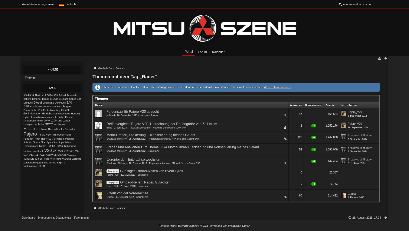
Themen (30, 77)
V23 (55, 151)
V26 (71, 151)
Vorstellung (55, 158)
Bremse (54, 99)
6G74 (50, 95)
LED (60, 120)
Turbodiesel (70, 146)
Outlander (70, 129)
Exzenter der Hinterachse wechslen (133, 159)
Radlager (28, 138)
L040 (47, 120)
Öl (44, 166)
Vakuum (71, 155)
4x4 (44, 95)
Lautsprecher (30, 124)
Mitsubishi (31, 128)
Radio (68, 134)
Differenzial (48, 102)
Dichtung (28, 102)
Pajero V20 (44, 134)
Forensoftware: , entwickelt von (204, 225)
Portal (189, 51)
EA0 (69, 102)
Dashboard (28, 217)
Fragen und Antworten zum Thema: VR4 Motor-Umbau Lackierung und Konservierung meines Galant (183, 147)
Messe (61, 124)
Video (46, 158)
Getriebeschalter (61, 113)
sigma (61, 162)
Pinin (54, 134)
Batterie (27, 99)
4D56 (30, 95)
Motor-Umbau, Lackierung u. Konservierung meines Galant (151, 135)
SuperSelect (64, 142)
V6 (55, 155)
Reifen (37, 138)
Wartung (66, 158)
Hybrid (26, 117)
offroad (52, 162)
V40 (77, 151)
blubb (109, 127)
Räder (44, 138)
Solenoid (27, 142)
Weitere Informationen (277, 87)
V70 (64, 155)
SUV (50, 138)
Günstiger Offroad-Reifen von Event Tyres (151, 171)
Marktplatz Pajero (149, 115)
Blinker (45, 99)
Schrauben (68, 138)
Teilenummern (30, 146)
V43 (25, 155)
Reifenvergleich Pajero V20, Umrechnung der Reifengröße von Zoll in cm (162, 124)
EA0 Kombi (30, 106)
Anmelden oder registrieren (38, 4)
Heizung (75, 113)
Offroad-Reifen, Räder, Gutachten (145, 182)
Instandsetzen (38, 117)
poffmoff (111, 115)
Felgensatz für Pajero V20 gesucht (133, 111)
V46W (49, 155)
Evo (49, 106)
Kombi (40, 120)
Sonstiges (143, 174)
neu (46, 162)
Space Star (39, 142)
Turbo (59, 145)
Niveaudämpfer (56, 129)
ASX (55, 95)
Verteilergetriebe (33, 158)
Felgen (67, 106)
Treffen (42, 146)
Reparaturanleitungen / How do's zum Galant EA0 (173, 138)
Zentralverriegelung (33, 162)
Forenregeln (81, 217)
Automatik (72, 95)
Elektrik (42, 106)
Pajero (30, 134)
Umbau (27, 151)
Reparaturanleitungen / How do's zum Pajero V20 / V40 (157, 127)
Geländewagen (32, 113)
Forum (202, 52)
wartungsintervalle (32, 166)
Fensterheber (30, 110)
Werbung (76, 158)
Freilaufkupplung (51, 110)
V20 (48, 150)
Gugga (110, 197)
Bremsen (63, 99)
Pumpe (61, 134)
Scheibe (58, 138)
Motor (44, 129)
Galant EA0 (153, 151)
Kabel (61, 117)
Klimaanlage (29, 120)
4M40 (38, 95)
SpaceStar (52, 142)
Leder (41, 124)
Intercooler (52, 117)
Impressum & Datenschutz (54, 217)
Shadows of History (117, 138)
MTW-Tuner (51, 124)
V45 (37, 155)
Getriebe (47, 113)
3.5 (25, 95)
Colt (79, 99)
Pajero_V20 (355, 112)
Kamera (69, 117)
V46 (43, 155)
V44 (31, 155)
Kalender (218, 52)
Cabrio (72, 99)
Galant (65, 110)
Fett (40, 110)
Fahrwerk (57, 106)
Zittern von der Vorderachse (127, 193)
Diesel (37, 102)
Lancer (66, 120)
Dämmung (60, 102)
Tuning (51, 145)
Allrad (62, 95)
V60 (60, 155)
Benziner (36, 99)
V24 (60, 151)
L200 (54, 120)
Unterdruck (37, 151)
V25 (66, 151)
